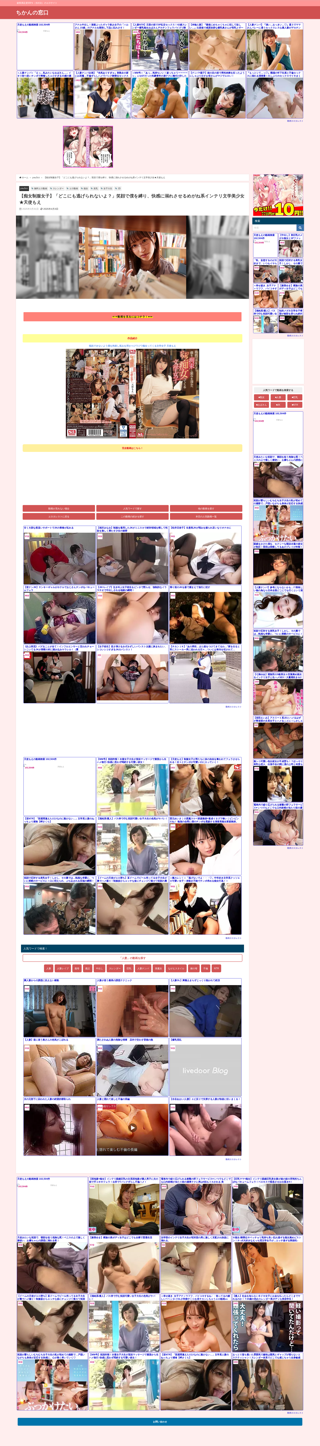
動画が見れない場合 (58, 508)
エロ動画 (73, 188)
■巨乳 (295, 397)
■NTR (295, 404)
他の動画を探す (206, 508)
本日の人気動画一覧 (206, 516)
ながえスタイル (176, 968)
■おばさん (261, 404)
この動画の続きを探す (132, 516)
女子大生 (108, 188)
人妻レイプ (63, 968)
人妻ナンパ (143, 968)
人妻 (48, 968)
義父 (87, 968)
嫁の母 (193, 968)
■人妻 (278, 397)
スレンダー (58, 188)
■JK (278, 404)
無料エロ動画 (40, 188)
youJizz (24, 188)
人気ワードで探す (132, 508)
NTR (216, 968)
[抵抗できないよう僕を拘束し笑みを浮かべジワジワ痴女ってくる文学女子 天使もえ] (132, 395)
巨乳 (129, 968)
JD (119, 188)
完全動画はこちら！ (132, 448)
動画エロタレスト (295, 121)
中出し (99, 968)
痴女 (86, 188)
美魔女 (158, 968)
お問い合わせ (160, 1422)
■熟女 (261, 397)
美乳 (96, 188)
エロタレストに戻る (58, 516)
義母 (77, 968)
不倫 (205, 968)
